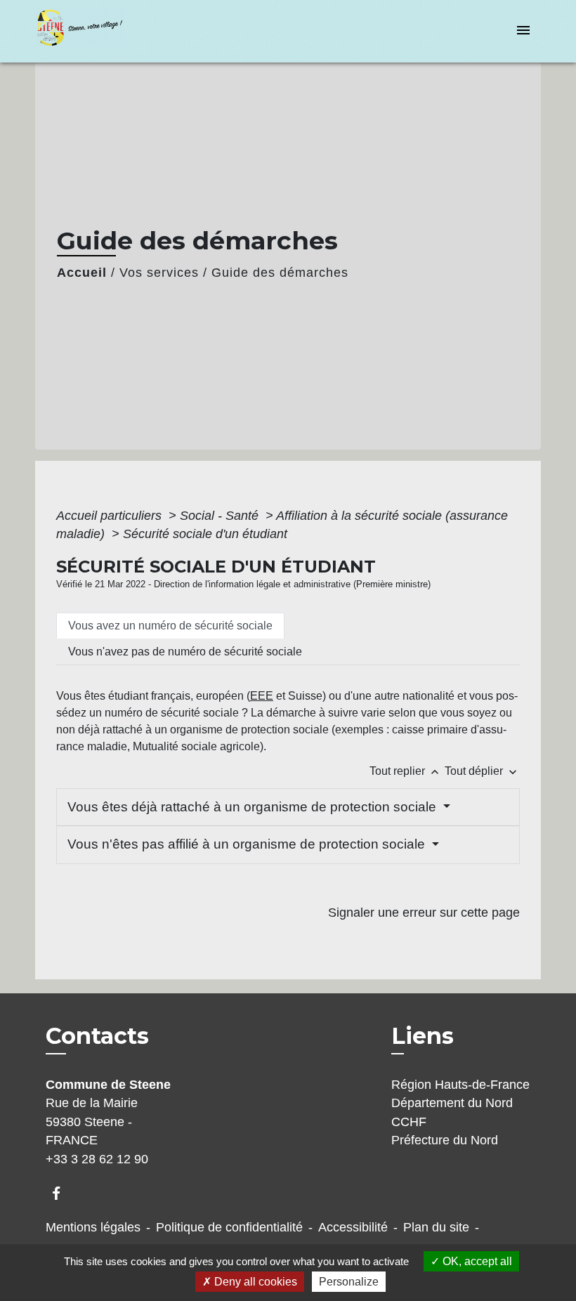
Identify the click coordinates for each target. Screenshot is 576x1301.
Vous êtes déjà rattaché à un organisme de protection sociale (253, 806)
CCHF (408, 1122)
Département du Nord (452, 1103)
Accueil (82, 273)
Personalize (349, 1282)
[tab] (170, 626)
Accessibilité (353, 1227)
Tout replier (405, 771)
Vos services (159, 273)
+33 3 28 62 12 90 (97, 1159)
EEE (261, 696)
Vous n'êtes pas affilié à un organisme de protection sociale (247, 844)
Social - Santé (221, 516)
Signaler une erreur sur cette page (424, 913)
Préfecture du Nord (444, 1140)
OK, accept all (476, 1261)
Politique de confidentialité (229, 1227)
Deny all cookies (254, 1282)
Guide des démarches (279, 273)
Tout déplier (482, 771)
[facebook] (63, 1193)
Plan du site (436, 1227)
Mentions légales (93, 1227)
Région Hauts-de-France (460, 1085)
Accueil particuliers (110, 516)
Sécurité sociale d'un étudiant (205, 534)
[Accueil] (123, 31)
